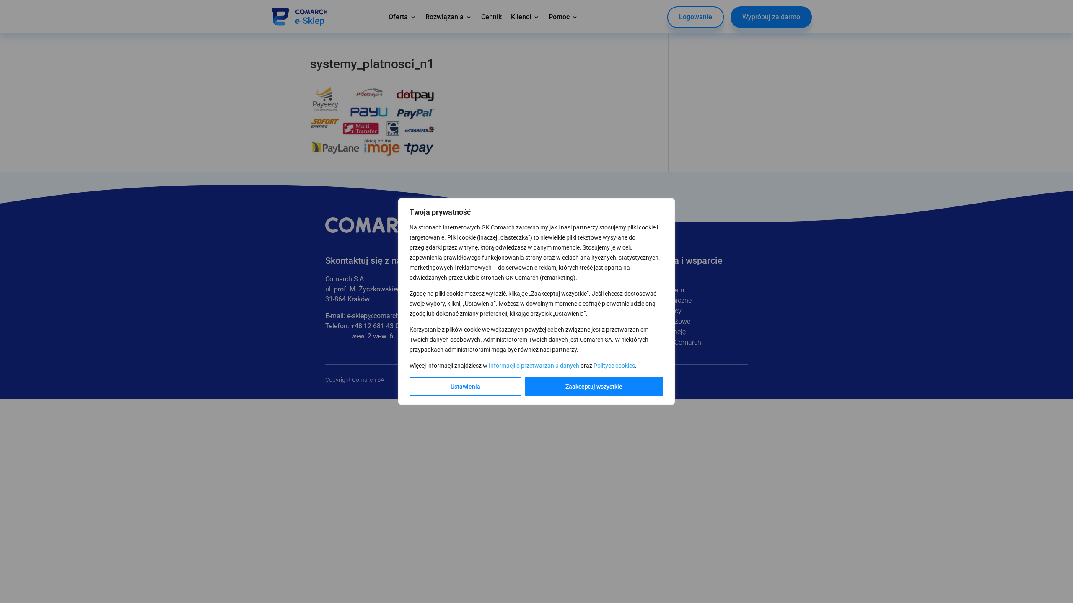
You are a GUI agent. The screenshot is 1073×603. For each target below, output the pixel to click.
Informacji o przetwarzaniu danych (534, 365)
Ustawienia (465, 386)
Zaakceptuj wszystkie (593, 386)
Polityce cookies (614, 365)
